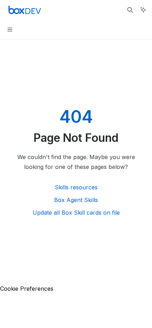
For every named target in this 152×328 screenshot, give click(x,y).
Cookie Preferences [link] (26, 288)
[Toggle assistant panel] (143, 10)
